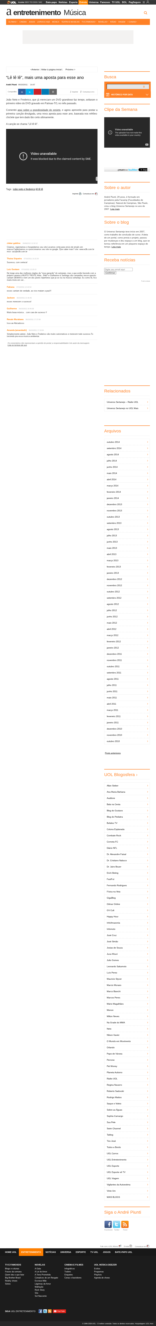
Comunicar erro (88, 194)
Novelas (102, 22)
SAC (40, 2)
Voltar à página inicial (51, 69)
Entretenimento (37, 12)
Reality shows (11, 1281)
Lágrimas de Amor (43, 1284)
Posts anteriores (113, 753)
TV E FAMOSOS (13, 1265)
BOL (124, 2)
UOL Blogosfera (119, 774)
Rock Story (40, 1290)
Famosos (105, 2)
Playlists (98, 1275)
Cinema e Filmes (73, 1265)
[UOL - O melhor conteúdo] (10, 3)
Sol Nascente (41, 1296)
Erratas (126, 1246)
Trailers (67, 1272)
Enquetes (68, 1275)
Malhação (39, 1287)
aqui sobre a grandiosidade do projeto (39, 110)
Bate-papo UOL (123, 1252)
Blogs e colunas (12, 1268)
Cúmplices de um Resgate (46, 1278)
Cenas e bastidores (73, 1278)
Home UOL (11, 1252)
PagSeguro (135, 2)
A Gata (38, 1268)
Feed (125, 1230)
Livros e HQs (43, 22)
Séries (8, 1284)
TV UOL (116, 2)
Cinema (23, 22)
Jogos (32, 22)
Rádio (113, 22)
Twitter (116, 1230)
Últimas (12, 22)
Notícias (63, 2)
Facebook (108, 1230)
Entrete (83, 2)
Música (75, 12)
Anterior (34, 69)
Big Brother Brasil (13, 1278)
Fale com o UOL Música (109, 1246)
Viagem (121, 22)
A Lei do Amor (41, 1272)
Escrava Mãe (40, 1281)
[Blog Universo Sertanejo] (78, 56)
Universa (93, 2)
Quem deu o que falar (14, 1275)
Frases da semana (13, 1272)
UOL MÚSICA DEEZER (105, 1265)
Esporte (73, 2)
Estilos (97, 1268)
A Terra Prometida (43, 1275)
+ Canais (131, 22)
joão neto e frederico (24, 189)
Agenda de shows (102, 1278)
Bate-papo (51, 2)
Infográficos (69, 1268)
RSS (50, 1311)
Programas (99, 1272)
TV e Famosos (88, 22)
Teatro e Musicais (70, 22)
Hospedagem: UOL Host (144, 1323)
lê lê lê (39, 189)
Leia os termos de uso (17, 345)
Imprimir (75, 194)
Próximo (70, 69)
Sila (36, 1293)
